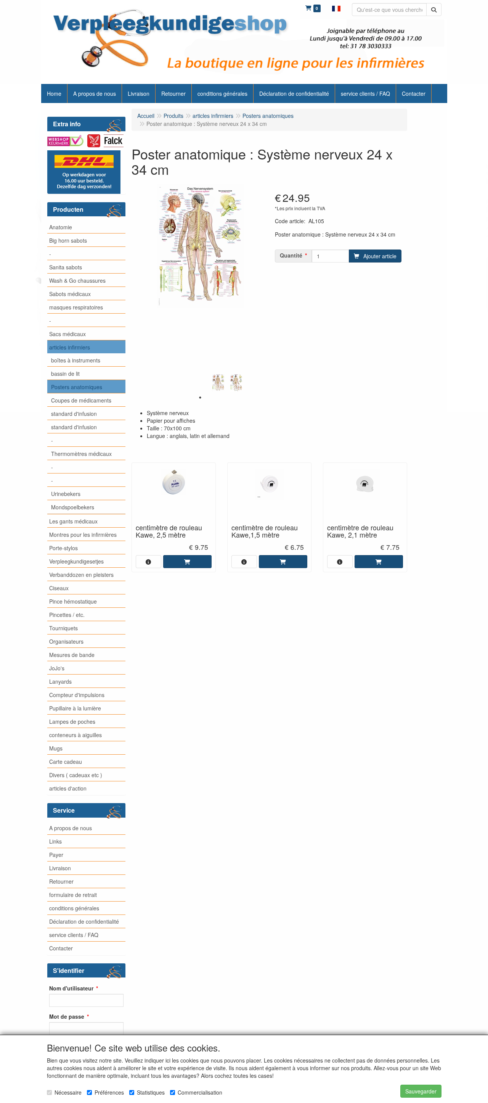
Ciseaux (59, 588)
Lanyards (60, 681)
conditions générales (74, 908)
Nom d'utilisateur (71, 988)
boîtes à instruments (75, 360)
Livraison (60, 868)
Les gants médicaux (73, 521)
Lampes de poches (72, 721)
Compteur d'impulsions (76, 695)
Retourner (61, 881)
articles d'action (68, 788)
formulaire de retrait (73, 895)
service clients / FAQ (73, 935)
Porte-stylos (63, 548)
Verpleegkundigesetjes (76, 561)
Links (55, 841)
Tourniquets (63, 628)
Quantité (291, 255)
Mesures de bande (72, 655)
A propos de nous (70, 828)
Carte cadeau (65, 761)
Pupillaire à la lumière (75, 708)
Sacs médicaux (67, 334)
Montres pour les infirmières (83, 534)
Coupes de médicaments (81, 400)
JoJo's (56, 668)
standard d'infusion (74, 413)
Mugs (56, 748)
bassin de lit (65, 373)
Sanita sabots (65, 267)
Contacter (61, 948)
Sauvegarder (421, 1091)
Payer (56, 854)
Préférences (109, 1092)
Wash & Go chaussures (77, 280)
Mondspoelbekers (72, 507)
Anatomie (60, 227)
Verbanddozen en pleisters (81, 574)
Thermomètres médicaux (81, 453)
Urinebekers (65, 494)
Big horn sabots (68, 240)
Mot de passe (66, 1016)
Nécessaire (68, 1092)
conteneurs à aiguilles (75, 735)
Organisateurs (66, 641)
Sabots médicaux (70, 294)
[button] (336, 7)
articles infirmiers (69, 347)
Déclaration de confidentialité (84, 921)
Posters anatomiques (76, 387)
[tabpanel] (218, 383)
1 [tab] (200, 397)
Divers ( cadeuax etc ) (75, 775)
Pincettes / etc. (67, 614)
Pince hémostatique (73, 601)
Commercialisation (200, 1092)
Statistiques (151, 1092)
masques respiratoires (76, 307)
